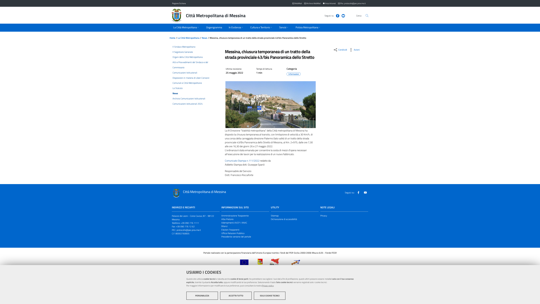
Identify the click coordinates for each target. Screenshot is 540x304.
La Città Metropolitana (188, 38)
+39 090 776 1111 (190, 223)
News (204, 38)
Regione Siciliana (179, 3)
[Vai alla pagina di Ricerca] (367, 15)
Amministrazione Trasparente (235, 215)
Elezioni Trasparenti (230, 229)
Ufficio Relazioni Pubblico (232, 233)
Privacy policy (268, 285)
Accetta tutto (236, 295)
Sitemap (275, 215)
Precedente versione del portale (236, 236)
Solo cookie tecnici (270, 295)
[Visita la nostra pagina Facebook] (336, 15)
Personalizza (202, 295)
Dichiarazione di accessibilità (284, 219)
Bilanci (224, 226)
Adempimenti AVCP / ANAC (234, 222)
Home (172, 38)
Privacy (323, 215)
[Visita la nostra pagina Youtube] (342, 15)
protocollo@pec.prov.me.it (189, 230)
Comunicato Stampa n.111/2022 (242, 161)
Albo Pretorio (227, 219)
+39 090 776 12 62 (185, 226)
